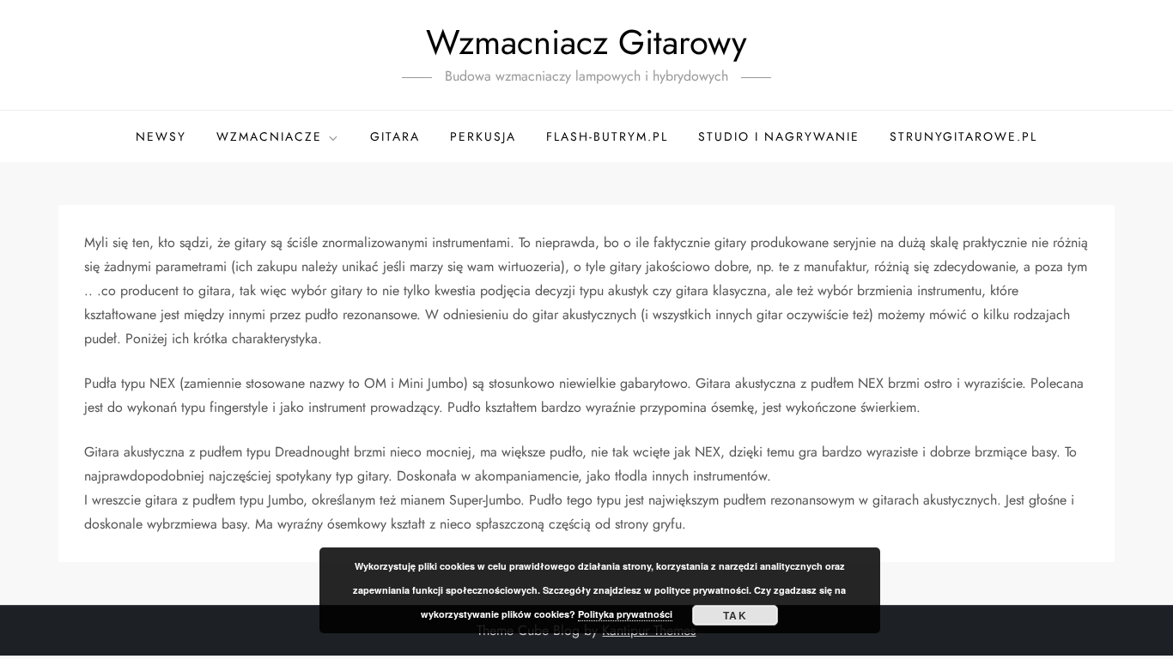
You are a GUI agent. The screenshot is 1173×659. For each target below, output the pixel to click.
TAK (735, 615)
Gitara (395, 136)
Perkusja (483, 136)
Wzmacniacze (269, 136)
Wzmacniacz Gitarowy (586, 42)
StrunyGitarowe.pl (963, 136)
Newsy (161, 136)
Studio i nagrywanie (779, 136)
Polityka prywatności (625, 614)
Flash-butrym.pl (607, 136)
